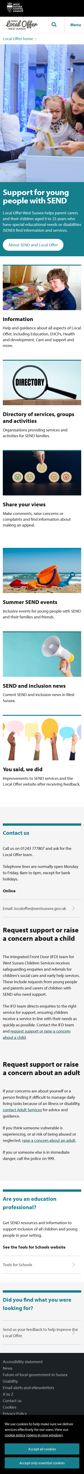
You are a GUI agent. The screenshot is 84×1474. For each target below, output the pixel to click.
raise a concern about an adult (48, 1140)
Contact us (12, 1400)
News (7, 1368)
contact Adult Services (22, 1109)
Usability (10, 1381)
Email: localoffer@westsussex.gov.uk (34, 908)
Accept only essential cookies (42, 1463)
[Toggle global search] (54, 25)
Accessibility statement (23, 1361)
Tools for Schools (17, 1264)
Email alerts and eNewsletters (28, 1387)
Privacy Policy (15, 1413)
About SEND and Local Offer (33, 244)
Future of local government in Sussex (35, 1374)
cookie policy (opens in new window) (34, 1435)
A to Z (8, 1394)
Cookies (9, 1407)
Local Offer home (18, 38)
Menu (75, 24)
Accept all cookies (42, 1449)
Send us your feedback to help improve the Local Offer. (40, 1332)
